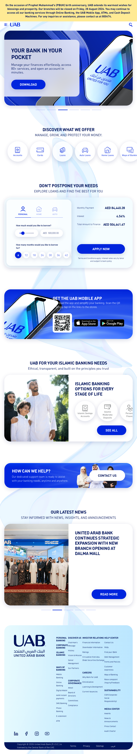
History (71, 650)
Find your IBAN (110, 652)
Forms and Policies (112, 661)
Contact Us (108, 642)
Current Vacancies (90, 691)
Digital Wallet (61, 690)
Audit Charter (110, 731)
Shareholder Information (92, 647)
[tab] (23, 210)
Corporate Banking (62, 646)
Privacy (86, 745)
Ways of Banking (111, 674)
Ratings (85, 652)
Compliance (73, 705)
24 (42, 255)
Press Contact (110, 726)
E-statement (61, 716)
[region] (38, 255)
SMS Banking (61, 703)
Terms (73, 745)
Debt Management (111, 657)
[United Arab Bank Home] (30, 646)
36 (58, 255)
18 (34, 255)
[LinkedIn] (14, 732)
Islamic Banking (60, 653)
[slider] (22, 233)
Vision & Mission (75, 655)
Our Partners (73, 668)
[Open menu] (5, 24)
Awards (107, 713)
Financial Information (91, 642)
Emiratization (88, 682)
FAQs (106, 647)
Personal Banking (61, 639)
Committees (73, 700)
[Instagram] (35, 732)
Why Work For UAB (90, 677)
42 (66, 255)
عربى (113, 745)
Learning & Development (92, 686)
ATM (58, 721)
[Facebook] (24, 732)
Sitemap (100, 745)
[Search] (130, 24)
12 (26, 255)
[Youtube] (45, 732)
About (70, 687)
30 (50, 255)
